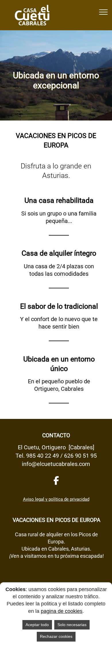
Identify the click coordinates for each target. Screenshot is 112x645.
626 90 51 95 (80, 455)
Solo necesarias (71, 624)
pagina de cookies (61, 611)
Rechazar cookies (56, 636)
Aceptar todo (37, 624)
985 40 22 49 (42, 455)
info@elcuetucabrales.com (56, 464)
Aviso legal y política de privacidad (56, 499)
